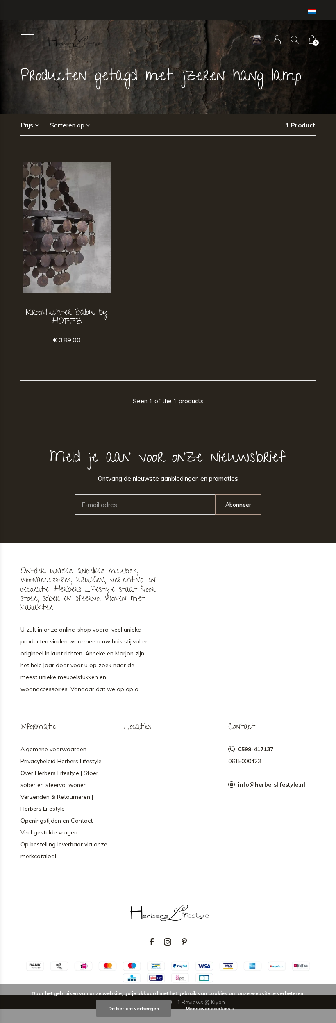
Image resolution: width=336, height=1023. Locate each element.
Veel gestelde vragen (48, 832)
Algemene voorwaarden (53, 749)
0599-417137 (255, 749)
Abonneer (238, 504)
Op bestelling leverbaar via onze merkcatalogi (63, 850)
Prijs (26, 125)
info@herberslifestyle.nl (271, 784)
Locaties (137, 727)
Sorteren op (67, 125)
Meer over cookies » (210, 1008)
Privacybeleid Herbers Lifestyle (61, 761)
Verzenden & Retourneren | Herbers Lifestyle (56, 802)
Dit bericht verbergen (133, 1008)
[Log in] (277, 39)
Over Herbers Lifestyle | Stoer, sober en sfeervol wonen (60, 779)
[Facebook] (152, 942)
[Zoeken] (295, 39)
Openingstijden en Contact (56, 820)
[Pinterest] (184, 942)
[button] (27, 38)
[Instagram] (167, 942)
